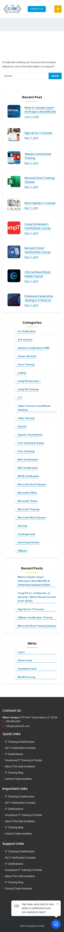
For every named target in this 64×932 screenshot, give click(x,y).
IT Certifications (14, 754)
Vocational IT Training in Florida (23, 760)
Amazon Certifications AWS (33, 347)
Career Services (27, 356)
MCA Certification (28, 459)
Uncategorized (26, 534)
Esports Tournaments (30, 434)
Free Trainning (26, 451)
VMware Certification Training (35, 617)
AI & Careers (25, 339)
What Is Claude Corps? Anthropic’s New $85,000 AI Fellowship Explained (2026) (34, 581)
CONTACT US (37, 9)
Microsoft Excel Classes (32, 484)
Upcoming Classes (28, 542)
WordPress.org (26, 677)
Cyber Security (26, 418)
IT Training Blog (14, 772)
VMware (22, 550)
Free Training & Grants (31, 443)
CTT (20, 397)
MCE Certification (28, 467)
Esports (22, 426)
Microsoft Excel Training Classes (37, 625)
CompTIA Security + (29, 381)
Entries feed (25, 660)
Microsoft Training (28, 509)
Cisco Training (26, 364)
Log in (21, 652)
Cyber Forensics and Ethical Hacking (34, 407)
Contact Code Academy (18, 778)
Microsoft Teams (28, 501)
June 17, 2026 (31, 116)
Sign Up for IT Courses (38, 133)
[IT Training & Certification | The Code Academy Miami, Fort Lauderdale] (12, 8)
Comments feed (27, 668)
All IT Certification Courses (20, 748)
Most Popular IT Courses (39, 203)
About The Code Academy (20, 766)
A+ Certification (27, 331)
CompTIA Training (28, 389)
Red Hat (22, 525)
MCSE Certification (28, 476)
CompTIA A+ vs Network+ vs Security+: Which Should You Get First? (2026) (37, 597)
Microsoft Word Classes (32, 517)
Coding (22, 372)
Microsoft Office (27, 492)
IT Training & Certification (19, 741)
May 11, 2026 (31, 138)
